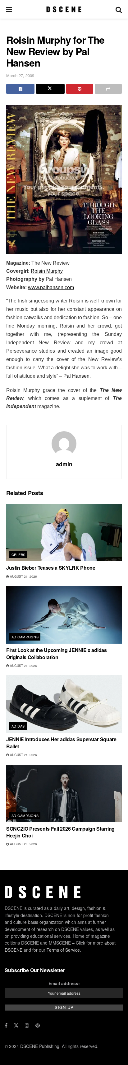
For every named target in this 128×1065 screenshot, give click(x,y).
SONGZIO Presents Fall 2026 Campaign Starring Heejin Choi (60, 832)
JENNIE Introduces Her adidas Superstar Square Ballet (61, 743)
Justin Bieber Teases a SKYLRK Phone (50, 567)
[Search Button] (119, 9)
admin (64, 464)
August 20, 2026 (23, 844)
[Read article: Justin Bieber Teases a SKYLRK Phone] (64, 532)
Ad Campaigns (25, 636)
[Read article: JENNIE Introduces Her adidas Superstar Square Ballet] (64, 704)
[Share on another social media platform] (108, 89)
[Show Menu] (9, 9)
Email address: (64, 983)
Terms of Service (63, 950)
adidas (18, 726)
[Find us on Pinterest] (37, 1025)
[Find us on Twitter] (16, 1025)
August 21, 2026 (23, 576)
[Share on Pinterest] (79, 89)
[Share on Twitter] (50, 89)
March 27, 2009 (20, 75)
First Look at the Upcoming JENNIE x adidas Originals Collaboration (56, 653)
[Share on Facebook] (20, 89)
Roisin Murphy (47, 271)
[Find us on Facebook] (6, 1025)
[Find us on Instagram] (27, 1025)
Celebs (18, 554)
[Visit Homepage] (64, 9)
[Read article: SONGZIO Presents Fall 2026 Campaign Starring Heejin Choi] (64, 793)
